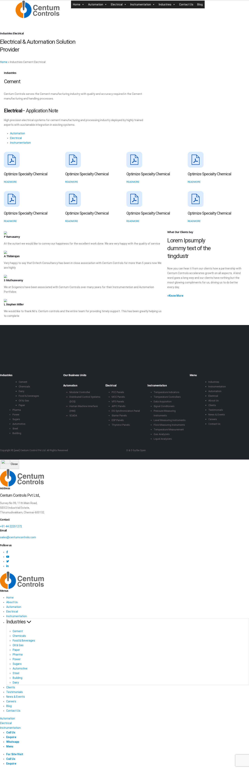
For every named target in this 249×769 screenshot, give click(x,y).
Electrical (117, 4)
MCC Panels (118, 396)
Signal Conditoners (164, 406)
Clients (212, 405)
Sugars (16, 419)
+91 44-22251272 (11, 526)
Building (16, 433)
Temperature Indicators (166, 392)
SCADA (73, 415)
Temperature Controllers (167, 396)
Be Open (141, 450)
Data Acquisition (163, 401)
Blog (200, 4)
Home (76, 4)
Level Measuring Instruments (170, 420)
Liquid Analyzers (163, 438)
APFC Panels (118, 406)
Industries (165, 4)
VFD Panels (118, 401)
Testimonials (215, 409)
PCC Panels (118, 392)
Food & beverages (29, 395)
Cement (23, 381)
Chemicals (24, 386)
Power (15, 414)
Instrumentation (140, 4)
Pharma (16, 409)
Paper (22, 405)
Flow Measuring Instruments (169, 424)
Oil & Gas (24, 400)
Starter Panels (119, 415)
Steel (15, 428)
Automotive (18, 423)
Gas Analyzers (162, 434)
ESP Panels (118, 420)
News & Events (216, 414)
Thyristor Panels (121, 424)
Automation (95, 4)
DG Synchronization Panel (126, 410)
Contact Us (186, 4)
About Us (213, 400)
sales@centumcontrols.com (18, 537)
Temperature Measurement (169, 429)
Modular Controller (79, 392)
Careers (212, 419)
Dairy (21, 391)
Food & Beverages (24, 640)
